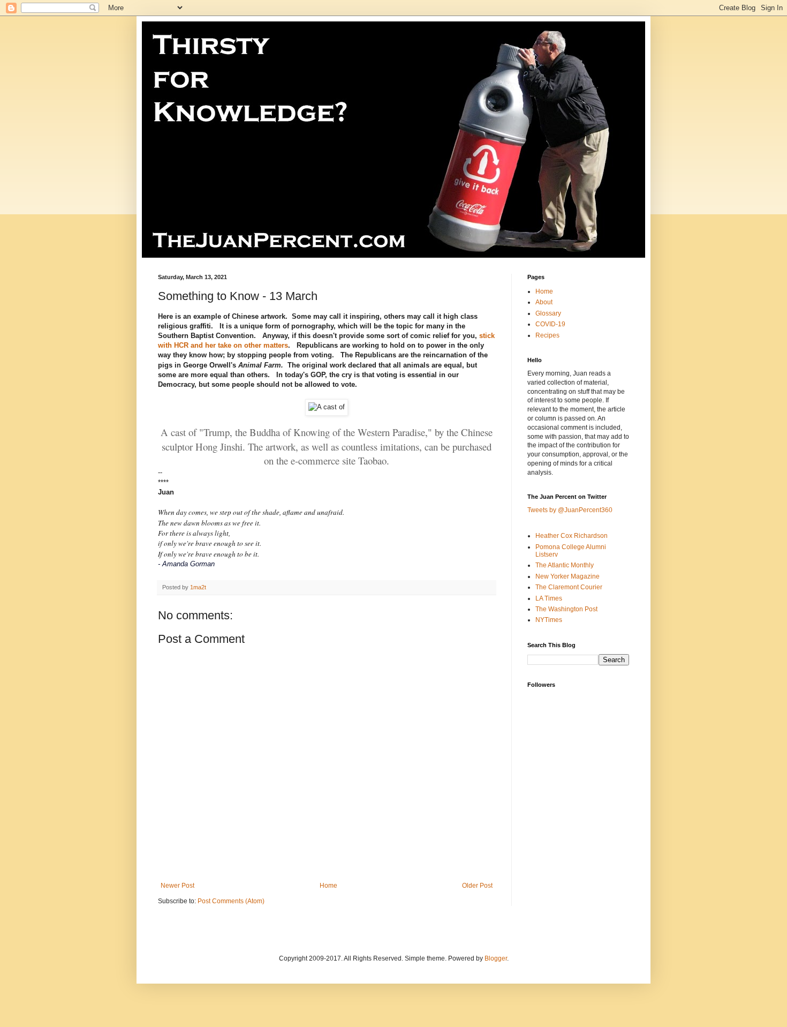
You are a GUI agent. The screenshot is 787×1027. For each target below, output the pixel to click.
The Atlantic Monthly (564, 565)
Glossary (548, 313)
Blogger (496, 958)
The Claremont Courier (568, 587)
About (544, 302)
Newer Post (177, 885)
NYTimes (548, 620)
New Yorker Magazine (567, 576)
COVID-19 (550, 324)
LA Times (548, 598)
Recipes (547, 335)
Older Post (477, 885)
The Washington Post (566, 609)
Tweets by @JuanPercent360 (569, 510)
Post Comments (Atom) (231, 901)
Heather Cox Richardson (571, 535)
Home (328, 885)
